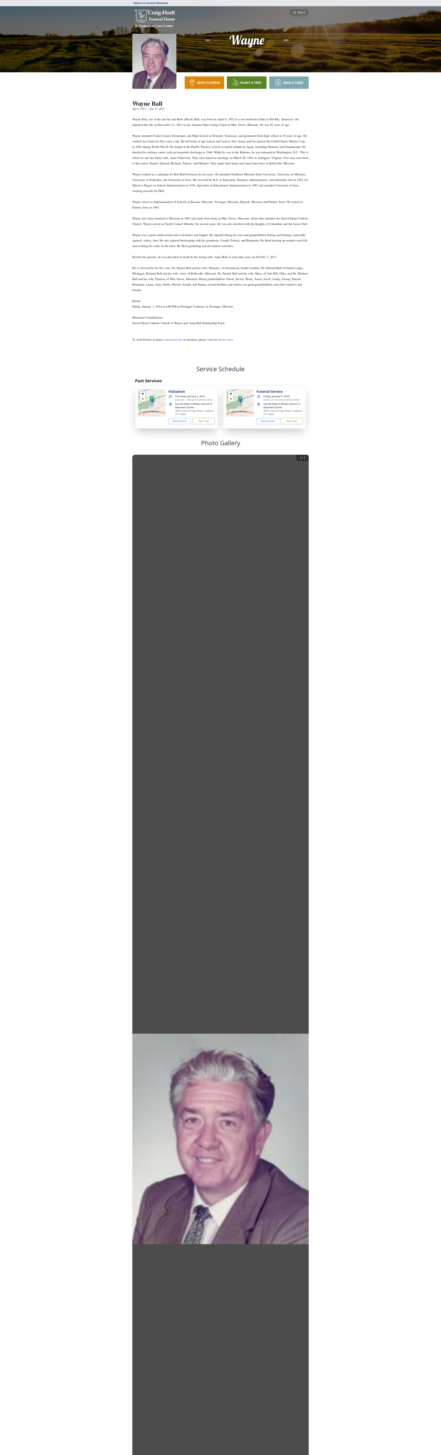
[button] (152, 399)
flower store (225, 339)
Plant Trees (203, 421)
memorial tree (174, 339)
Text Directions (179, 421)
